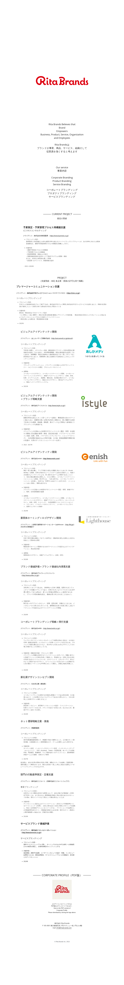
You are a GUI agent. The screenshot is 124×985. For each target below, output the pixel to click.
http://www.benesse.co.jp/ (31, 832)
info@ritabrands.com (63, 928)
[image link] (95, 346)
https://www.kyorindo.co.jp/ (59, 236)
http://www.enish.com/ (51, 458)
